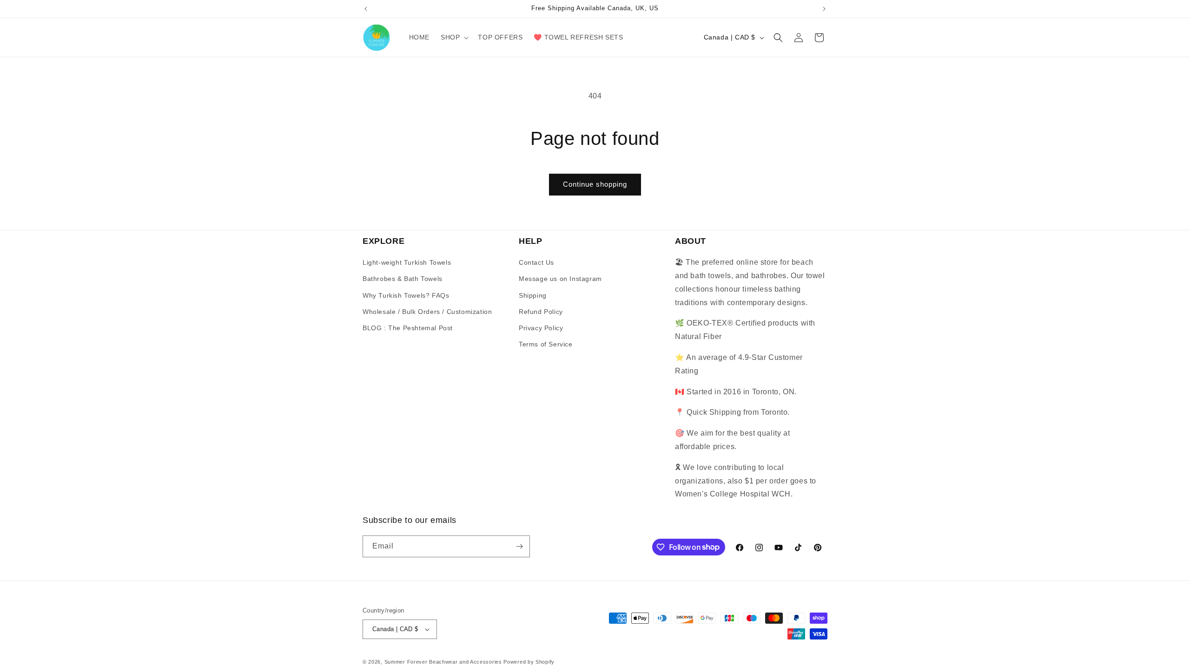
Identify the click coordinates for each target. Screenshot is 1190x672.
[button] (453, 37)
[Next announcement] (824, 9)
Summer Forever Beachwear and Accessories (443, 662)
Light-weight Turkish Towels (407, 262)
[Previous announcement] (366, 9)
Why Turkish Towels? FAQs (406, 295)
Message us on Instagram (560, 278)
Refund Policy (541, 311)
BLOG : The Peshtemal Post (408, 328)
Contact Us (536, 262)
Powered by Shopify (529, 662)
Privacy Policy (541, 328)
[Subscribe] (519, 546)
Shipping (533, 295)
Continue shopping (595, 184)
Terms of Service (546, 344)
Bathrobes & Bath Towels (403, 278)
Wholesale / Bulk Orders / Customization (427, 311)
